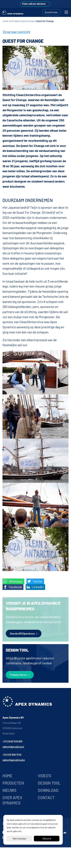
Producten (13, 783)
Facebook (15, 587)
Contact (46, 797)
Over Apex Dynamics (12, 800)
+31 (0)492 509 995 (12, 741)
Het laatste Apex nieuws (23, 21)
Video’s (44, 775)
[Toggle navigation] (66, 12)
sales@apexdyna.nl (13, 746)
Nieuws (9, 790)
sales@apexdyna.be (13, 759)
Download (48, 790)
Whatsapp (15, 581)
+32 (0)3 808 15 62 (12, 754)
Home (5, 21)
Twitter (37, 581)
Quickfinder (51, 12)
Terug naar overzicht (16, 32)
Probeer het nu (18, 674)
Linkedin (37, 587)
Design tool (49, 783)
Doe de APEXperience (22, 633)
